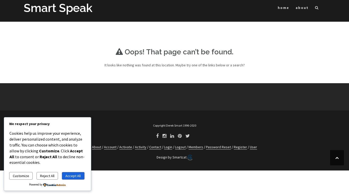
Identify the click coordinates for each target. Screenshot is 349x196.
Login (168, 147)
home (283, 7)
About (96, 147)
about (302, 7)
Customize (21, 176)
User (253, 147)
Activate (125, 147)
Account (110, 147)
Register (240, 147)
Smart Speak (58, 8)
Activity (140, 147)
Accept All (73, 176)
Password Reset (218, 147)
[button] (317, 8)
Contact (155, 147)
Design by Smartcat (172, 157)
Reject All (47, 176)
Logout (180, 147)
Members (196, 147)
